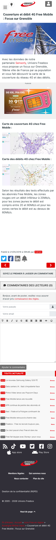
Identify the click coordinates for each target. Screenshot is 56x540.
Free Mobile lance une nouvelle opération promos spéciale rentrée (21, 400)
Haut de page (26, 511)
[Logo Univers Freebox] (28, 4)
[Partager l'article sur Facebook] (11, 260)
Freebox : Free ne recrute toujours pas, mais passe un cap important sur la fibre (23, 425)
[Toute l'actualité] (50, 373)
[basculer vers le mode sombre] (11, 4)
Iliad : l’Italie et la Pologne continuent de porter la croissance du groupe (23, 412)
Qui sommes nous (37, 473)
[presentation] (3, 321)
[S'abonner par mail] (25, 260)
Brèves (52, 380)
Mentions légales (16, 473)
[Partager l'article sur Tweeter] (4, 260)
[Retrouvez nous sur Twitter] (32, 446)
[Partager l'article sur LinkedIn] (18, 260)
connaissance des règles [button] (26, 298)
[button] (2, 321)
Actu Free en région (34, 522)
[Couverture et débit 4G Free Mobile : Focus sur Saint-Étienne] (6, 265)
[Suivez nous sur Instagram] (50, 446)
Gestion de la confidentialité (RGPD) (20, 491)
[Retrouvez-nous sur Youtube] (23, 446)
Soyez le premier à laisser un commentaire (28, 273)
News (53, 418)
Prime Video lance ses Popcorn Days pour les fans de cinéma (22, 394)
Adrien (38, 252)
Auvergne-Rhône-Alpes (13, 525)
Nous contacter (21, 478)
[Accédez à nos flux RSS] (5, 446)
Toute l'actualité (13, 373)
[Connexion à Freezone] (48, 4)
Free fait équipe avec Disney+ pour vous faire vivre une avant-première (23, 438)
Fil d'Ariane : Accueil (12, 522)
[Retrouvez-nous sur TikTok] (14, 446)
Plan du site (38, 478)
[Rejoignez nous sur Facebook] (42, 446)
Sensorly (20, 63)
